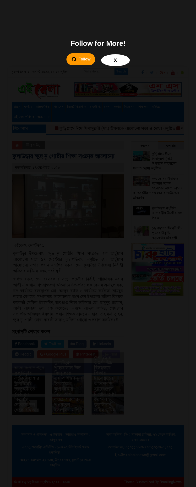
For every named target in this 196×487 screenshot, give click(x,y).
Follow (84, 59)
